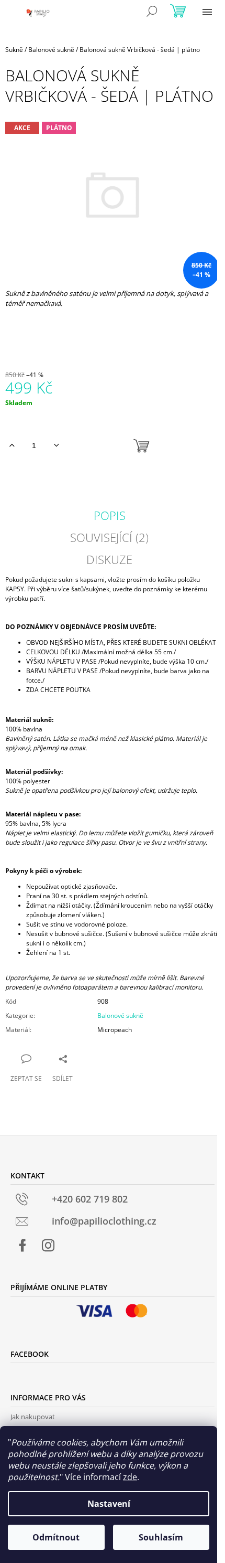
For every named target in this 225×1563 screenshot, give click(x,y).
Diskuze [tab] (109, 559)
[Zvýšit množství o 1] (11, 445)
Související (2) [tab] (109, 537)
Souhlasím (161, 1537)
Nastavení (108, 1503)
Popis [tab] (110, 515)
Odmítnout (56, 1537)
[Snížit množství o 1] (56, 445)
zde (130, 1477)
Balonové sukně (120, 1015)
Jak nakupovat (32, 1416)
